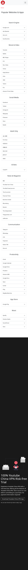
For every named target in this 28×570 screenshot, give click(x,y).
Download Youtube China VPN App (13, 499)
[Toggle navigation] (25, 2)
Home (2, 7)
